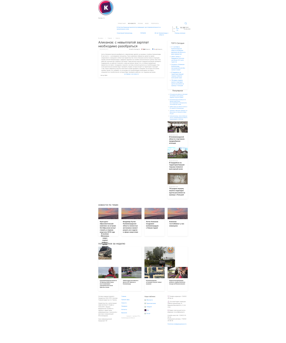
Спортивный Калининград (124, 33)
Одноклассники (151, 303)
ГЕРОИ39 (143, 33)
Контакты (124, 309)
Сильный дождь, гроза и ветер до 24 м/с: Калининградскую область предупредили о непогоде (178, 117)
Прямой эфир (122, 23)
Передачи (124, 306)
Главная (123, 296)
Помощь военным (180, 33)
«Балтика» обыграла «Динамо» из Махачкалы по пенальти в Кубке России (178, 112)
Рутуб (148, 313)
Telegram (149, 306)
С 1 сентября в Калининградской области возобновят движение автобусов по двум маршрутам (178, 50)
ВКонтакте (149, 300)
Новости (124, 303)
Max (147, 310)
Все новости (132, 23)
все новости (135, 74)
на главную (127, 74)
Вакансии (124, 312)
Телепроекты (155, 23)
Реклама (140, 23)
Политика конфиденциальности (177, 324)
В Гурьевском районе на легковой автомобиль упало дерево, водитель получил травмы (178, 96)
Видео (147, 23)
